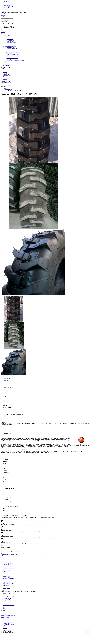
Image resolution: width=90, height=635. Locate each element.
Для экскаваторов (10, 50)
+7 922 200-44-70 (7, 599)
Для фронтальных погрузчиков (13, 54)
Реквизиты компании (5, 617)
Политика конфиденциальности (8, 615)
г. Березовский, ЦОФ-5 (6, 81)
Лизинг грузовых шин (8, 6)
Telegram (5, 608)
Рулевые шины (9, 39)
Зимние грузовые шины (11, 43)
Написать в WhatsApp (5, 554)
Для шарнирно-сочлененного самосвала (15, 60)
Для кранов (8, 59)
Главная (5, 1)
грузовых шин (10, 447)
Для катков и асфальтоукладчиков (13, 55)
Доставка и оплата (7, 4)
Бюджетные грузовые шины (9, 578)
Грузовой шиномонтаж (8, 563)
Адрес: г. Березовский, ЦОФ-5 (18, 11)
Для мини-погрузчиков (11, 49)
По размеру (8, 36)
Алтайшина (5, 380)
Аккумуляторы (6, 64)
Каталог (5, 2)
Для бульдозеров (9, 56)
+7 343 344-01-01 (4, 20)
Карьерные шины (10, 41)
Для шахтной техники (11, 42)
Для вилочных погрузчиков (12, 58)
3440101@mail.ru (7, 593)
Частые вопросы (7, 570)
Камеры (5, 62)
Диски (4, 61)
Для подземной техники (11, 48)
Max (4, 607)
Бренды (5, 8)
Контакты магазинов (8, 5)
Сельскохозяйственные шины (9, 46)
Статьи (4, 569)
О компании (6, 7)
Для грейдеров (9, 53)
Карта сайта (3, 613)
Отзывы (5, 571)
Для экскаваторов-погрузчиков (13, 52)
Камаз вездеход (9, 45)
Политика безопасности (8, 568)
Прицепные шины (10, 40)
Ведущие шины (9, 37)
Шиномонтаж (6, 65)
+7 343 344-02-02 (7, 600)
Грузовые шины (6, 35)
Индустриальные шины (8, 47)
